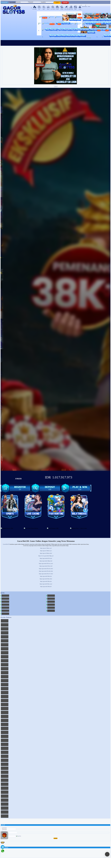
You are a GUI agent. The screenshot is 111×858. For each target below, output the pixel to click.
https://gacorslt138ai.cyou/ (46, 584)
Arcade (80, 9)
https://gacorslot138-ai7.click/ (46, 573)
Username (4, 827)
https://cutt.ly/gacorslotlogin (92, 844)
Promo (89, 6)
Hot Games (35, 9)
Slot (39, 9)
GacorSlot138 (6, 544)
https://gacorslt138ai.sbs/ (46, 581)
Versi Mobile (13, 2)
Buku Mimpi (84, 6)
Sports (48, 9)
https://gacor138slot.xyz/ (46, 550)
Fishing (61, 9)
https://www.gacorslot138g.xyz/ (46, 555)
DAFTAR (65, 2)
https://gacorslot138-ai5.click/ (46, 568)
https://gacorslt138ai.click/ (46, 578)
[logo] (14, 14)
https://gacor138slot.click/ (46, 553)
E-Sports (57, 9)
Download (89, 37)
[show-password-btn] (16, 832)
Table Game (71, 9)
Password (4, 831)
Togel (44, 9)
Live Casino (53, 9)
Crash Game (66, 9)
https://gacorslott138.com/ (46, 558)
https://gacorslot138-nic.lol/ (45, 566)
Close (55, 86)
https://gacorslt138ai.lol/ (46, 586)
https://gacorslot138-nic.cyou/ (46, 563)
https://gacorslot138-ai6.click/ (46, 571)
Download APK (4, 2)
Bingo (75, 9)
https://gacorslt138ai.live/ (46, 576)
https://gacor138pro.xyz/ (46, 548)
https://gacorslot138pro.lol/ (46, 561)
